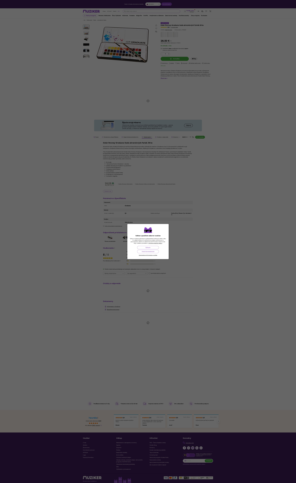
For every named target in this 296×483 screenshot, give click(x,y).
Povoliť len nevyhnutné (148, 251)
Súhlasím (148, 248)
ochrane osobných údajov (155, 243)
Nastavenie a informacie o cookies (148, 255)
